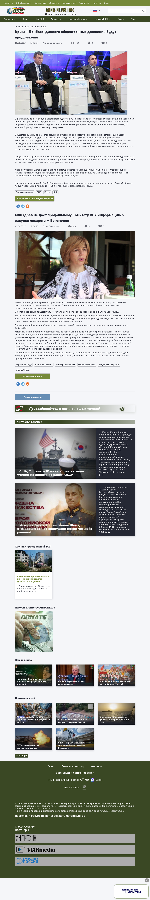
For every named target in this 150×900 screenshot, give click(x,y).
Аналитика (84, 3)
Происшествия (69, 3)
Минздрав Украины (65, 364)
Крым (47, 192)
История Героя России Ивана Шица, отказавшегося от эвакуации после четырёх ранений (54, 528)
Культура (96, 3)
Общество (54, 3)
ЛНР (55, 192)
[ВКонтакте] (18, 206)
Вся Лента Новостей (35, 26)
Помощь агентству (73, 766)
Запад (121, 19)
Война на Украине (24, 192)
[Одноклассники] (27, 206)
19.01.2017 (26, 43)
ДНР (39, 192)
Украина (55, 19)
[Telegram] (23, 206)
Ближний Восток (77, 19)
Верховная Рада (24, 364)
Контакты (96, 766)
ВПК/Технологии (24, 3)
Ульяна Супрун (23, 370)
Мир (133, 19)
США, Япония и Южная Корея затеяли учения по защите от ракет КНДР (50, 472)
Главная (19, 26)
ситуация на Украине (109, 364)
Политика (8, 3)
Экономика (40, 3)
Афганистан (9, 19)
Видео (107, 3)
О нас (51, 766)
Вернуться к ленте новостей (75, 772)
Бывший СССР (101, 19)
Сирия (25, 19)
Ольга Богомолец (86, 364)
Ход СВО (40, 19)
